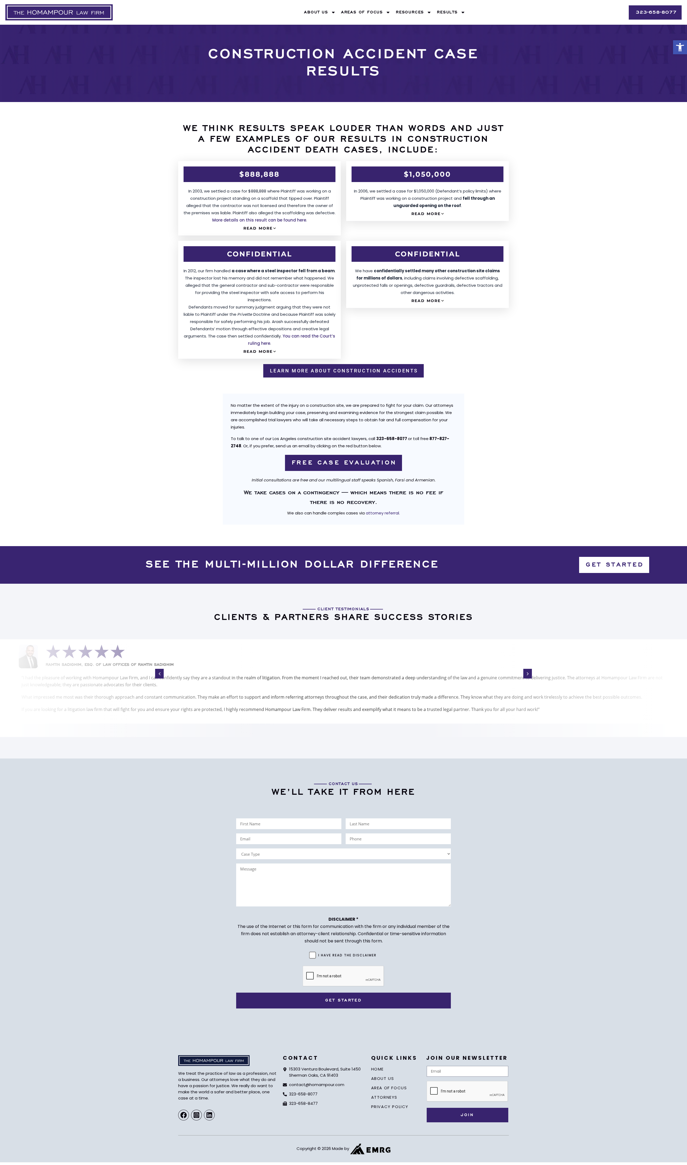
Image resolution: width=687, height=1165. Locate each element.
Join (467, 1115)
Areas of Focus (362, 12)
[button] (680, 47)
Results (447, 12)
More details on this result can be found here (259, 220)
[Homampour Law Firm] (59, 12)
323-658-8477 (303, 1103)
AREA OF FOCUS (389, 1088)
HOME (377, 1069)
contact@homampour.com (316, 1084)
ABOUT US (382, 1078)
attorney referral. (383, 513)
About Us (316, 12)
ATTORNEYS (384, 1097)
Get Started (343, 1000)
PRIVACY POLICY (389, 1106)
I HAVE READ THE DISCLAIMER (347, 955)
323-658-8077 (303, 1094)
